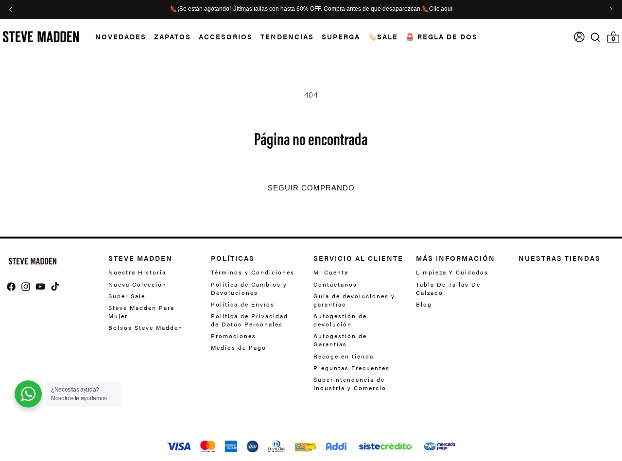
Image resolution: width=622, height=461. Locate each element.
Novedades (120, 36)
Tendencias (287, 36)
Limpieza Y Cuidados (452, 272)
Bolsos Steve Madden (145, 327)
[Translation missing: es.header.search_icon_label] (595, 37)
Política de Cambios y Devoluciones (249, 288)
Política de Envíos (243, 304)
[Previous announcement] (10, 9)
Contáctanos (335, 284)
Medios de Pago (238, 347)
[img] (595, 37)
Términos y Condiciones (252, 272)
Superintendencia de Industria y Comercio (349, 383)
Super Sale (126, 295)
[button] (116, 36)
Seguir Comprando (311, 188)
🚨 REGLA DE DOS (442, 36)
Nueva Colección (137, 284)
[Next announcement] (611, 9)
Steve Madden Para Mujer (141, 311)
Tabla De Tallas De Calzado (448, 288)
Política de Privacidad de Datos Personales (249, 319)
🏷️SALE (383, 36)
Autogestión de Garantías (340, 339)
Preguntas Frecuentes (351, 367)
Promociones (233, 335)
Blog (424, 304)
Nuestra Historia (137, 272)
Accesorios (226, 36)
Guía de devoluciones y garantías (354, 299)
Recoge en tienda (343, 356)
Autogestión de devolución (340, 319)
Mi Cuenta (330, 272)
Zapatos (172, 36)
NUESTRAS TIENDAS (559, 258)
